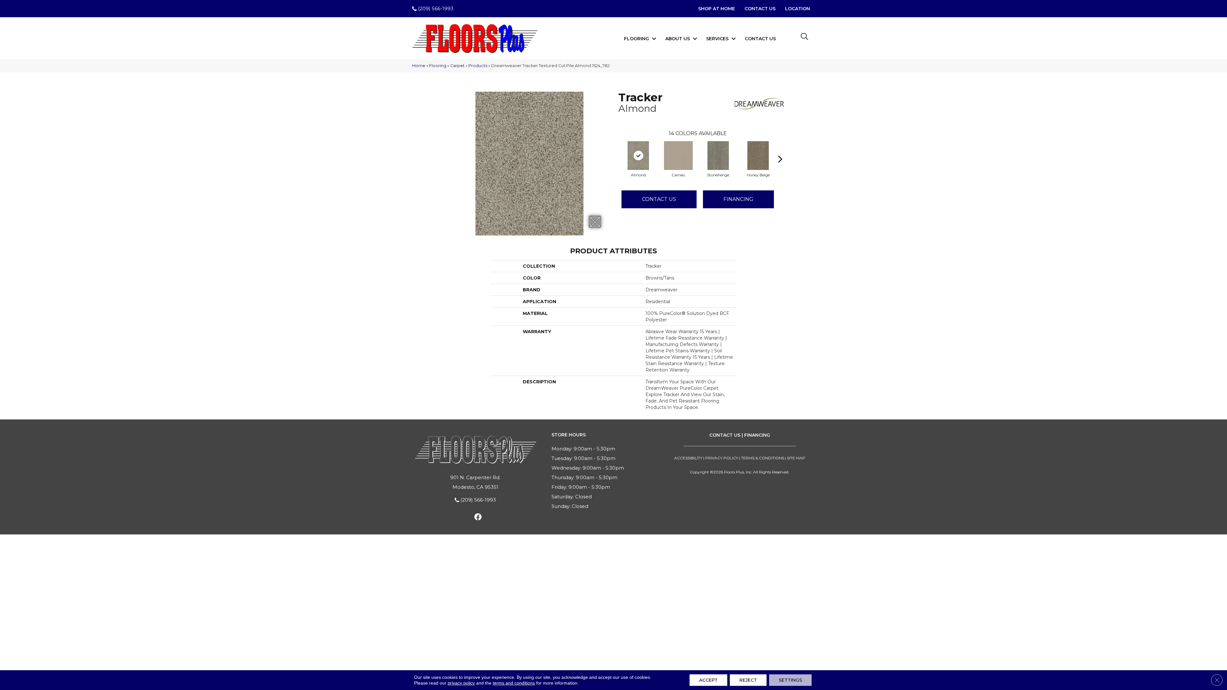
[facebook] (478, 518)
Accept (708, 680)
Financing (738, 199)
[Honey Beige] (758, 156)
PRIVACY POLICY (721, 458)
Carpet (457, 65)
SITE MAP (796, 458)
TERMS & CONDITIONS (762, 458)
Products (477, 65)
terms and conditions (514, 683)
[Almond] (638, 156)
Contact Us (760, 39)
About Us (677, 39)
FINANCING (757, 435)
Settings (790, 680)
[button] (654, 38)
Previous (615, 149)
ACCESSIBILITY (688, 458)
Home (418, 65)
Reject (748, 680)
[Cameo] (678, 156)
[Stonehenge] (718, 156)
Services (717, 39)
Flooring (636, 39)
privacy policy (461, 683)
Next (780, 149)
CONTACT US (724, 435)
